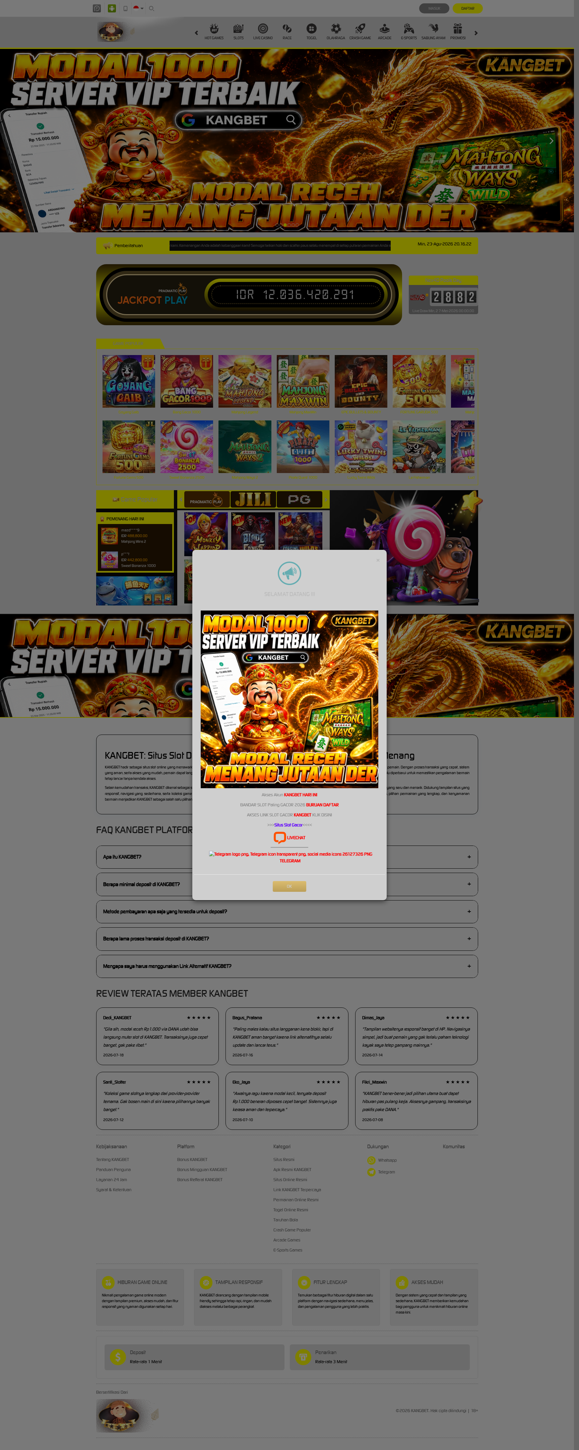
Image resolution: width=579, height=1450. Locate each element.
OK (289, 886)
